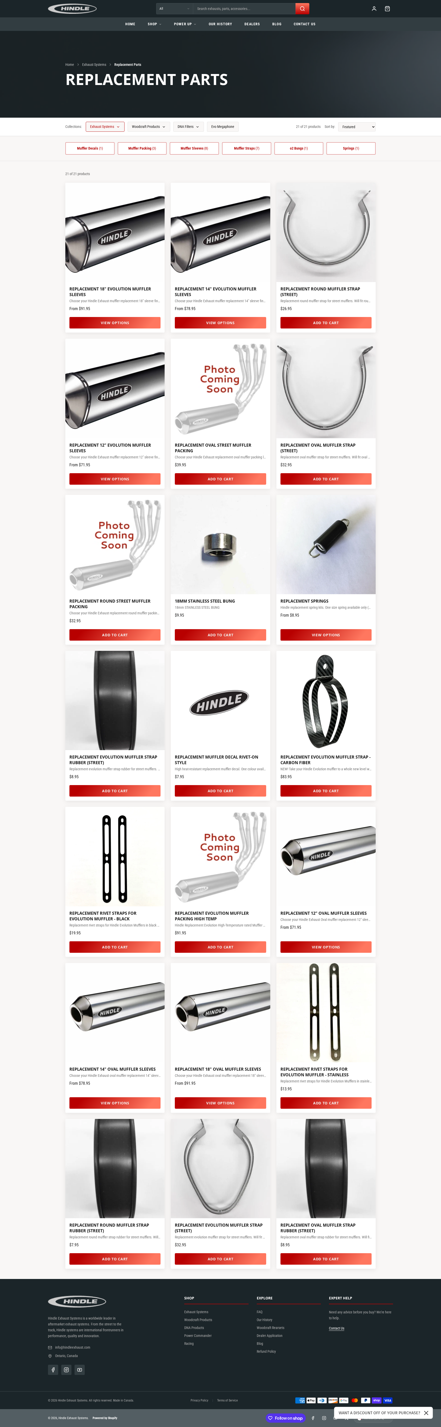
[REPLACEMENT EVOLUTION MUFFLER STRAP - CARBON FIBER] (326, 700)
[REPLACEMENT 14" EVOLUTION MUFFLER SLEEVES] (220, 232)
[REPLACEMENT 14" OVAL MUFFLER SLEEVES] (115, 1012)
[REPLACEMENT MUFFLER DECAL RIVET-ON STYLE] (220, 700)
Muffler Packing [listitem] (142, 148)
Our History (220, 24)
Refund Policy (266, 1351)
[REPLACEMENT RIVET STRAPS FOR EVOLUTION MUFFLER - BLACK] (115, 856)
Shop (152, 24)
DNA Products (194, 1328)
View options (115, 322)
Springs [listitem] (351, 148)
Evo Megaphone (222, 127)
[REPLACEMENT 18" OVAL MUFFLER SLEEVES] (220, 1012)
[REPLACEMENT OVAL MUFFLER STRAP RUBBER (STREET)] (326, 1168)
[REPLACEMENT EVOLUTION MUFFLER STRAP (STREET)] (220, 1168)
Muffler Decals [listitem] (90, 148)
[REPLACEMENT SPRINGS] (326, 544)
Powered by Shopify (105, 1418)
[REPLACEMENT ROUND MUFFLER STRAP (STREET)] (326, 232)
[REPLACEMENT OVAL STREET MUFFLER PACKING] (220, 388)
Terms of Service (227, 1400)
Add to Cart (326, 322)
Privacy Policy (199, 1400)
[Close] (426, 1413)
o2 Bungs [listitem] (299, 148)
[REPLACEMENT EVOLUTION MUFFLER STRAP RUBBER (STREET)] (115, 700)
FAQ (259, 1312)
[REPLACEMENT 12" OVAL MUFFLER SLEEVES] (326, 856)
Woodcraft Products (146, 127)
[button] (387, 8)
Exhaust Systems (94, 65)
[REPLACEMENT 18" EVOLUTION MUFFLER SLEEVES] (115, 232)
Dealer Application (270, 1336)
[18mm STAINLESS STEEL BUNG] (220, 544)
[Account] (374, 8)
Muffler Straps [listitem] (247, 148)
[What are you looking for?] (302, 8)
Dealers (252, 24)
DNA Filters (185, 127)
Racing (189, 1343)
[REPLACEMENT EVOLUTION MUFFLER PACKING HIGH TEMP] (220, 856)
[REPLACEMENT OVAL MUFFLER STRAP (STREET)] (326, 388)
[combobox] (244, 8)
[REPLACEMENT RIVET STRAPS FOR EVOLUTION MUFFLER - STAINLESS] (326, 1012)
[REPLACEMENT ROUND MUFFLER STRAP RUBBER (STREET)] (115, 1168)
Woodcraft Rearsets (270, 1328)
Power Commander (198, 1336)
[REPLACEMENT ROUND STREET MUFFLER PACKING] (115, 544)
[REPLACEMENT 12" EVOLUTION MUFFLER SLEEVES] (115, 388)
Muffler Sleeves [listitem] (194, 148)
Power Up (183, 24)
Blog (276, 24)
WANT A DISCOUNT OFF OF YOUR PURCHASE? (379, 1412)
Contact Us (305, 24)
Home (130, 24)
